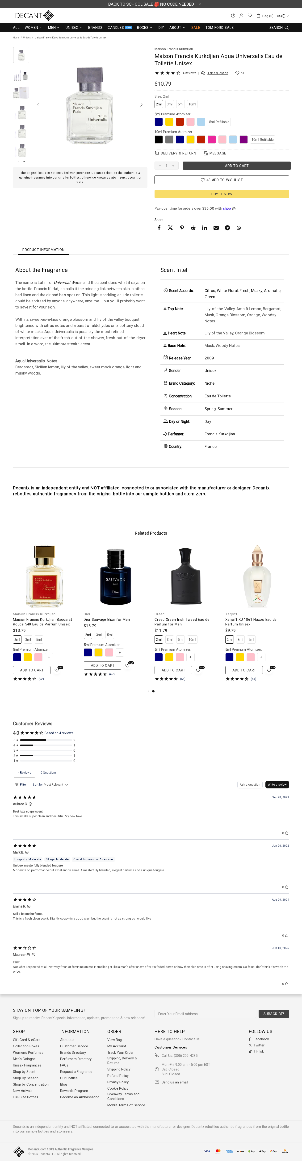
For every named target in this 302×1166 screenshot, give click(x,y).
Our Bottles (69, 1078)
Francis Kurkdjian (220, 434)
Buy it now (221, 194)
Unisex (27, 37)
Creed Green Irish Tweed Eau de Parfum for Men (182, 621)
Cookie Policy (117, 1088)
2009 (209, 358)
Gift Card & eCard (26, 1040)
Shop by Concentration (31, 1084)
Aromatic (272, 290)
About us (67, 1040)
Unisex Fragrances (27, 1065)
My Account (116, 1046)
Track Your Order (120, 1052)
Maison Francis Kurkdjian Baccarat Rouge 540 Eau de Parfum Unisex (42, 621)
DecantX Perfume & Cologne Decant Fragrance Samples (26, 15)
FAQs (64, 1065)
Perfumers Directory (76, 1059)
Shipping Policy (118, 1069)
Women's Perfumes (28, 1052)
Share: (159, 220)
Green (210, 296)
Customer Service (74, 1046)
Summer (225, 408)
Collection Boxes (26, 1046)
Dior (87, 614)
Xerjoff (231, 614)
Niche (209, 383)
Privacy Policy (118, 1082)
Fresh (244, 290)
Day (208, 421)
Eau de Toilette (218, 396)
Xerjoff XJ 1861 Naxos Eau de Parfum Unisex (251, 621)
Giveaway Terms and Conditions (123, 1096)
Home (16, 37)
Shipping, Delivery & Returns (122, 1060)
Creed (160, 614)
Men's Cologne (24, 1059)
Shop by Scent (24, 1072)
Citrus (210, 290)
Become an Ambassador (79, 1097)
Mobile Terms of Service (126, 1105)
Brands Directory (73, 1052)
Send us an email (175, 1082)
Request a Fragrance (76, 1072)
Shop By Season (25, 1078)
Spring (210, 408)
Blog (63, 1084)
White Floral (227, 290)
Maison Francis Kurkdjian (34, 614)
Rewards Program (74, 1091)
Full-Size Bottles (25, 1097)
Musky (256, 290)
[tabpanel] (186, 616)
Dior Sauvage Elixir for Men (107, 619)
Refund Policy (118, 1076)
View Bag (114, 1040)
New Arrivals (22, 1091)
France (211, 446)
